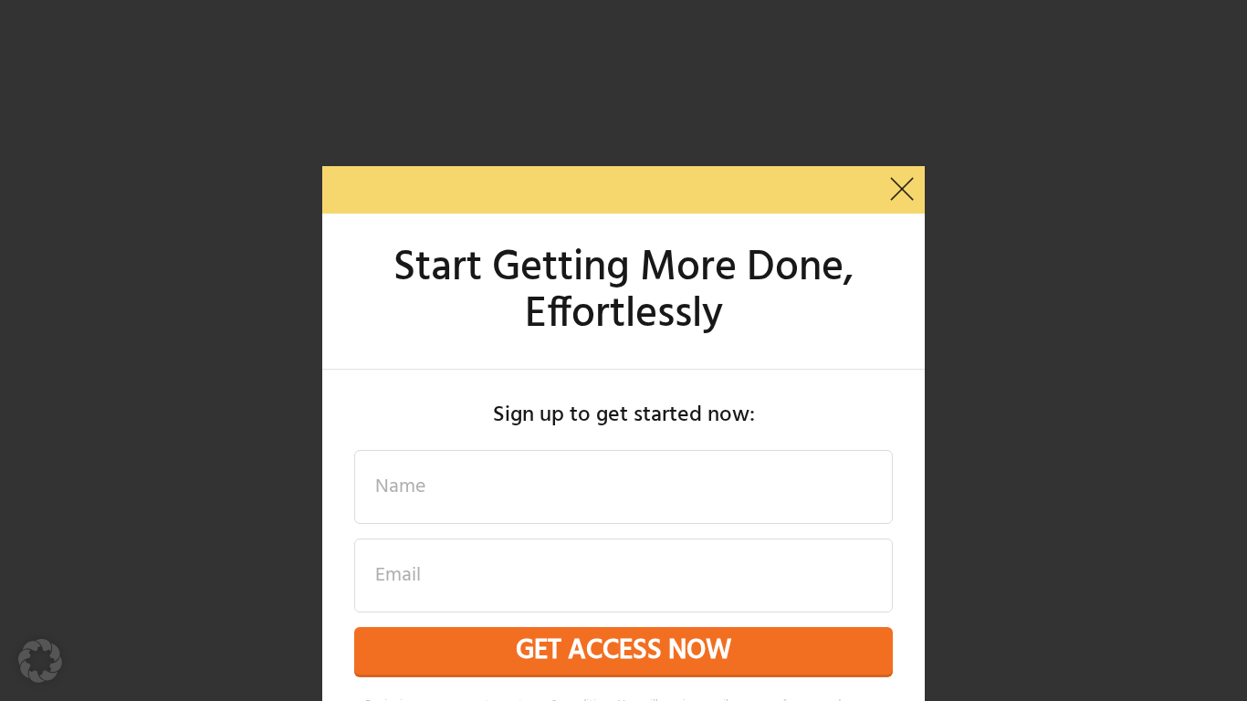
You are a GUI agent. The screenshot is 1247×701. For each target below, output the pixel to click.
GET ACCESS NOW (623, 651)
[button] (40, 661)
